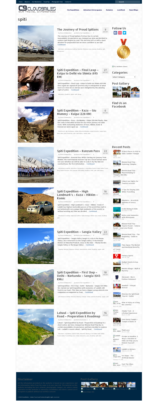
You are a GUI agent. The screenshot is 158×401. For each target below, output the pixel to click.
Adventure (61, 49)
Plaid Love (126, 330)
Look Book (121, 10)
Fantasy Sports (127, 256)
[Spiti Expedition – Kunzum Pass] (36, 165)
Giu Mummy (71, 131)
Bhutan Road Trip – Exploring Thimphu (129, 163)
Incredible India (95, 333)
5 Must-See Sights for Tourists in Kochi (130, 182)
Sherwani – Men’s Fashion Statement (129, 278)
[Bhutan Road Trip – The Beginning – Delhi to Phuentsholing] (116, 95)
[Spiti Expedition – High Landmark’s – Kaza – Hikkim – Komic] (36, 205)
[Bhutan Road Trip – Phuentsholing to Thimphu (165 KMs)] (125, 89)
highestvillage (86, 215)
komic (99, 215)
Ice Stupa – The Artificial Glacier (128, 357)
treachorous (60, 51)
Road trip (69, 133)
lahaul (89, 249)
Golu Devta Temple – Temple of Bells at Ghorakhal (125, 322)
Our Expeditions (73, 10)
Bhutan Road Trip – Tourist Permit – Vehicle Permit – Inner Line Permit (126, 226)
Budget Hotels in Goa (130, 262)
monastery (83, 335)
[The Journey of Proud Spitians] (36, 43)
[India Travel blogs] (123, 50)
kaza (90, 49)
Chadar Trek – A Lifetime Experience (129, 312)
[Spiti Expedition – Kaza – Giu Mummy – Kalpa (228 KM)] (36, 124)
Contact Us (68, 2)
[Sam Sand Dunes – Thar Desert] (97, 389)
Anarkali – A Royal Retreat (129, 287)
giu (66, 131)
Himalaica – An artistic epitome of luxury (130, 201)
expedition (88, 168)
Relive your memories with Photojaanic (130, 216)
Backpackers (81, 168)
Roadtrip (99, 49)
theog (79, 94)
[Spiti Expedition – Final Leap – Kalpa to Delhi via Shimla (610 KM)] (36, 84)
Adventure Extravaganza (92, 10)
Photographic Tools (57, 2)
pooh (65, 133)
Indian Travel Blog (67, 335)
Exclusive (109, 10)
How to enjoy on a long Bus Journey (131, 304)
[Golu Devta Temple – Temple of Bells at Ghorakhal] (125, 95)
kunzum (94, 49)
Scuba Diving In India (130, 209)
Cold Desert (61, 131)
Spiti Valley (79, 133)
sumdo (85, 133)
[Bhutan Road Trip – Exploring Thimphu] (116, 89)
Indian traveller (94, 131)
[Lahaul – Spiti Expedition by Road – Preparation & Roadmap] (36, 327)
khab (58, 133)
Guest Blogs (133, 10)
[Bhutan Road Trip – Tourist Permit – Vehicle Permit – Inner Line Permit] (135, 89)
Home (20, 2)
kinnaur (77, 249)
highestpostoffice (76, 215)
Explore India (96, 168)
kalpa (101, 131)
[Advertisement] (125, 128)
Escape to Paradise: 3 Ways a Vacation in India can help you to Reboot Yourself (130, 339)
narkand (93, 296)
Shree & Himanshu (65, 33)
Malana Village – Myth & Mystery (131, 270)
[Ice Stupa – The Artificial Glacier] (87, 389)
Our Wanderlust (36, 2)
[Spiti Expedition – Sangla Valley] (36, 246)
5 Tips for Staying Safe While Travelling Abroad (126, 192)
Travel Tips (47, 2)
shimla (72, 94)
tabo (89, 133)
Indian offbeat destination (82, 131)
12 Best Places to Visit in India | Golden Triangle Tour (126, 153)
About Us (27, 2)
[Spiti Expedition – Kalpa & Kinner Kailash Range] (132, 389)
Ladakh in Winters (129, 349)
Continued (61, 45)
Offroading (81, 170)
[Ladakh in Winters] (135, 95)
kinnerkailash (83, 249)
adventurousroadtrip (71, 49)
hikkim (92, 215)
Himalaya (85, 49)
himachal (79, 49)
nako (61, 133)
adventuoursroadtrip (64, 168)
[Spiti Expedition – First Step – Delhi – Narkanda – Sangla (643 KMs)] (36, 286)
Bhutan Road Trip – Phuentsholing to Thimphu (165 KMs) (124, 173)
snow (91, 170)
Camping (60, 249)
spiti (103, 49)
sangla (99, 249)
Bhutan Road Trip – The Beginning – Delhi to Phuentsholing (126, 236)
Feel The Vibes (127, 364)
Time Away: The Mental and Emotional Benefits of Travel (126, 247)
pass (88, 335)
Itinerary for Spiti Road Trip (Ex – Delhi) (130, 295)
